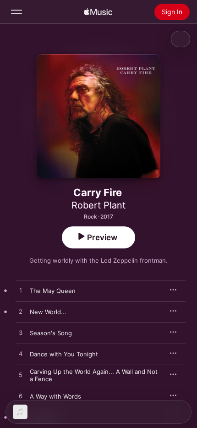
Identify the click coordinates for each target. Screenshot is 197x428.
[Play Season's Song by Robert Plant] (20, 333)
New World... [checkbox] (48, 311)
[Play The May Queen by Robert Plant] (20, 291)
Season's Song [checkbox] (51, 333)
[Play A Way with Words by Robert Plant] (20, 396)
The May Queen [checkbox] (53, 290)
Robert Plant (98, 205)
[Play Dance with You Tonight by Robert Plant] (20, 354)
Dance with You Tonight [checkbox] (64, 354)
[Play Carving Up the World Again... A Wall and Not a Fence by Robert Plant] (20, 375)
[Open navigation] (16, 12)
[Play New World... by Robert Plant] (20, 312)
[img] (98, 12)
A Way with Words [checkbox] (55, 396)
